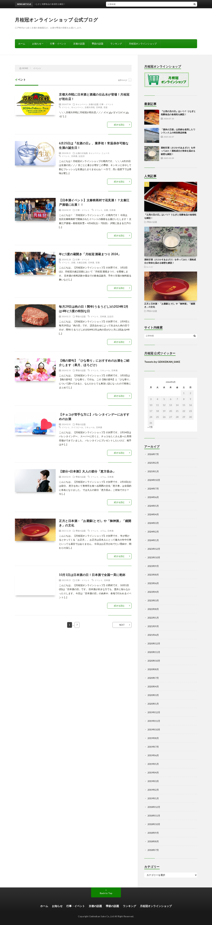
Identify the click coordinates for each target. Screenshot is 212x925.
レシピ (150, 267)
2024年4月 (153, 514)
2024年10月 (154, 480)
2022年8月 (153, 609)
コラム (103, 477)
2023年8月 (153, 574)
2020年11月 (154, 652)
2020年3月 (153, 695)
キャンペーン (82, 104)
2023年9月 (153, 566)
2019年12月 (154, 712)
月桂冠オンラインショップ (143, 43)
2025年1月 (153, 471)
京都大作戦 (90, 107)
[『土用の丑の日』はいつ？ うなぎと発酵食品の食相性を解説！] (151, 117)
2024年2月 (153, 531)
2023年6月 (153, 583)
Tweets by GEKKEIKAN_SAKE (162, 361)
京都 (106, 210)
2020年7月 (153, 677)
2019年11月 (154, 720)
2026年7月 (153, 454)
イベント (66, 107)
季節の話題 (97, 43)
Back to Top (106, 893)
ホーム (21, 43)
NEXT (122, 625)
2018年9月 (153, 832)
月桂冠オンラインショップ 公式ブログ (56, 19)
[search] (194, 4)
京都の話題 (79, 43)
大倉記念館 (82, 262)
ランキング (116, 43)
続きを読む (119, 124)
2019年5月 (153, 764)
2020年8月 (153, 669)
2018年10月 (154, 824)
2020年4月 (153, 686)
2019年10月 (154, 729)
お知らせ (36, 43)
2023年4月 (153, 591)
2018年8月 (153, 841)
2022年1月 (153, 617)
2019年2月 (153, 789)
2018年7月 (153, 850)
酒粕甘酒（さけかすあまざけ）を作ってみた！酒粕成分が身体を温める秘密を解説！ (178, 150)
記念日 (82, 156)
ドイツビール (77, 427)
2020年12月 (154, 643)
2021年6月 (153, 634)
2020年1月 (153, 703)
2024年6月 (153, 497)
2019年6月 (153, 755)
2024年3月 (153, 523)
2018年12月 (154, 807)
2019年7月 (153, 746)
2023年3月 (153, 600)
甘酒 (98, 262)
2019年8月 (153, 738)
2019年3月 (153, 781)
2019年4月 (153, 772)
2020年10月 (154, 660)
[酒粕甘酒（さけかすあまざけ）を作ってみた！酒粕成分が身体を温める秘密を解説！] (151, 153)
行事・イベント (58, 43)
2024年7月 (153, 488)
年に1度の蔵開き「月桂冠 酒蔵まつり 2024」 (90, 254)
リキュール (105, 370)
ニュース (105, 153)
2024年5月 (153, 505)
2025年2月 (153, 462)
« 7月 (150, 427)
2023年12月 (154, 548)
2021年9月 (153, 626)
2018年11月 (154, 815)
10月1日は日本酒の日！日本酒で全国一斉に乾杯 (92, 575)
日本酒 (99, 107)
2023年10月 (154, 557)
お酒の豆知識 (82, 153)
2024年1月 (153, 540)
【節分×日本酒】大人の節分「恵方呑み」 (87, 471)
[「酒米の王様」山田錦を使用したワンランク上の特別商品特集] (151, 135)
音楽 (105, 107)
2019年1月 (153, 798)
